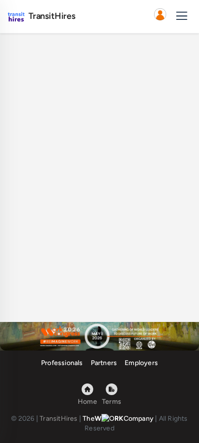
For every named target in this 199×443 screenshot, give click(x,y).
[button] (160, 16)
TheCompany (118, 418)
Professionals (62, 363)
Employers (141, 363)
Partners (104, 363)
